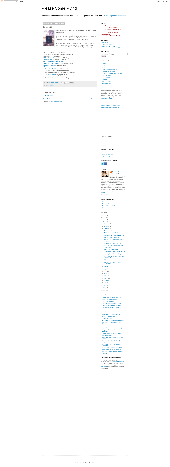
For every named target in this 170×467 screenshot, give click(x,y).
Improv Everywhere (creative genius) (112, 328)
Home (70, 99)
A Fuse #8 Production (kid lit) (109, 316)
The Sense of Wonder (51, 68)
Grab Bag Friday (106, 75)
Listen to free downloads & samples (110, 105)
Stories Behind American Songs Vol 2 (112, 69)
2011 (104, 217)
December (107, 224)
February (106, 280)
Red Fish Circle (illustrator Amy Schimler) (113, 320)
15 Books (106, 260)
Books (104, 63)
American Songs (106, 208)
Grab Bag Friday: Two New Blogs (112, 254)
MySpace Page (106, 156)
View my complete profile (107, 195)
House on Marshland (50, 65)
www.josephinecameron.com (115, 16)
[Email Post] (62, 82)
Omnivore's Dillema (50, 74)
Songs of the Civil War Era (109, 71)
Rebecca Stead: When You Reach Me (114, 235)
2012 (104, 215)
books (53, 85)
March (106, 278)
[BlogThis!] (67, 83)
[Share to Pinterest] (73, 83)
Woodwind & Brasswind (117, 361)
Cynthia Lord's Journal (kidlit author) (111, 333)
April (105, 275)
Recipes (104, 79)
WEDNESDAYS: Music (108, 45)
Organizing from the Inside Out (53, 63)
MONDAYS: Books (107, 43)
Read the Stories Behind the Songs (110, 107)
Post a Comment (49, 95)
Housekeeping (48, 59)
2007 (104, 288)
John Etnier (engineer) (108, 301)
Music (103, 65)
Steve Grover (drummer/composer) (111, 305)
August (106, 266)
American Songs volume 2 (109, 202)
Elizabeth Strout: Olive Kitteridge (112, 243)
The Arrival (47, 67)
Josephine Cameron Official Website (112, 152)
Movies (104, 67)
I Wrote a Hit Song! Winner (111, 249)
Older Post (93, 99)
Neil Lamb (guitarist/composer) (110, 307)
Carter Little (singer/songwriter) (110, 299)
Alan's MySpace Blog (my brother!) (111, 349)
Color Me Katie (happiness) (109, 326)
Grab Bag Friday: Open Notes (111, 237)
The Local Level (106, 81)
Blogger (92, 462)
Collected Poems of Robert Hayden (54, 61)
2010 (104, 219)
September (107, 231)
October (106, 228)
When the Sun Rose (50, 58)
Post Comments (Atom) (56, 101)
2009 (104, 222)
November (107, 226)
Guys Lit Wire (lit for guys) (109, 318)
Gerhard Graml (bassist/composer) (111, 303)
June (105, 271)
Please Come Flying (59, 8)
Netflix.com (104, 366)
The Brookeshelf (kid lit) (108, 335)
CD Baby (103, 360)
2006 (104, 290)
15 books (49, 85)
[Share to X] (69, 83)
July (105, 269)
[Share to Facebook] (71, 83)
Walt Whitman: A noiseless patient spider (114, 251)
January (106, 282)
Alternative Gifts (106, 83)
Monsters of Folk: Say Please (111, 233)
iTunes (104, 145)
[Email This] (65, 83)
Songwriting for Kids (107, 154)
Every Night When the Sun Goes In (111, 206)
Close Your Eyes (106, 204)
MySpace (104, 192)
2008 (104, 285)
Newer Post (46, 99)
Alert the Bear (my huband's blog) (111, 314)
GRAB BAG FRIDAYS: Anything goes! (112, 47)
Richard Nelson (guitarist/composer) (111, 297)
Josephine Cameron (117, 172)
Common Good (106, 77)
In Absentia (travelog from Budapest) (112, 347)
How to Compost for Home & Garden (112, 73)
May (105, 273)
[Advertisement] (123, 379)
